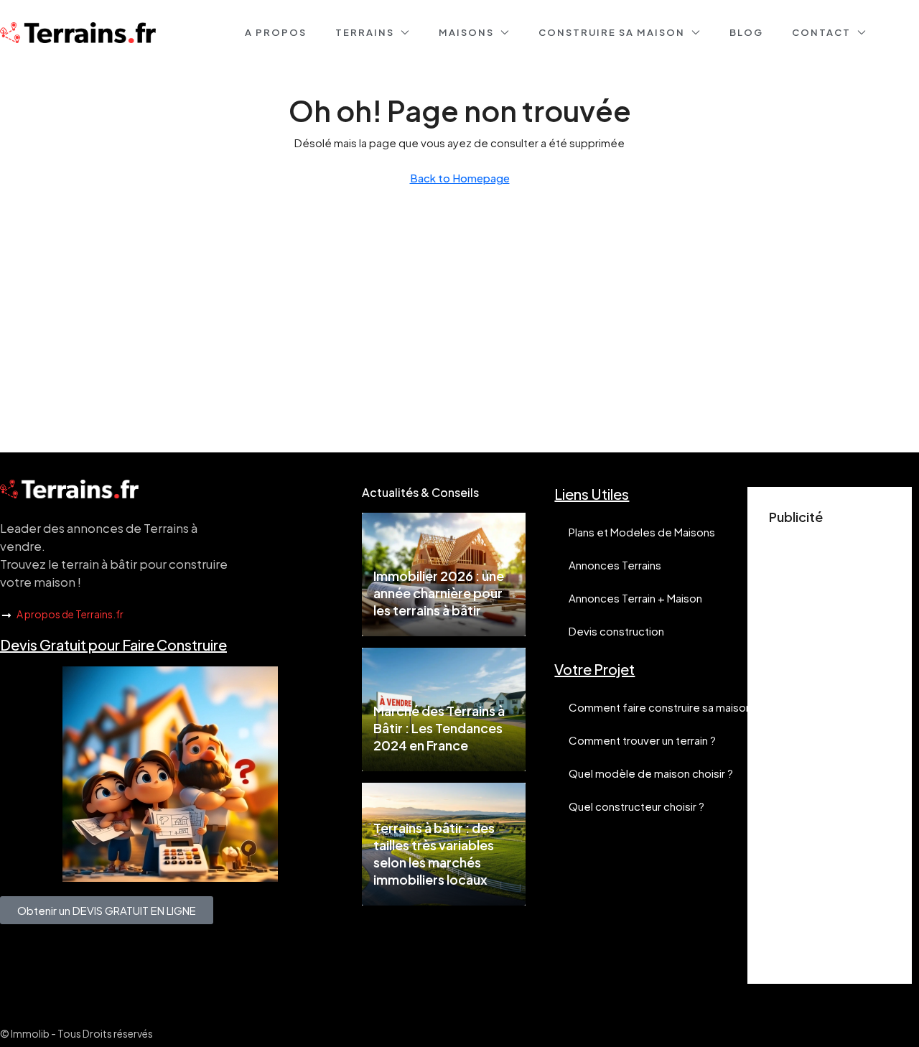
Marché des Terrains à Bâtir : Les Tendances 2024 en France (439, 727)
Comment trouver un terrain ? (642, 740)
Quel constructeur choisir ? (636, 806)
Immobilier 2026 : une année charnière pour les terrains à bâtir (438, 592)
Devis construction (616, 631)
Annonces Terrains (615, 565)
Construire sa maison (611, 32)
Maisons (466, 32)
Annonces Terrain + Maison (635, 598)
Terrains (364, 32)
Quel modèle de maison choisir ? (651, 773)
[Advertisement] (829, 746)
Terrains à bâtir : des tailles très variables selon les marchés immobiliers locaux (434, 853)
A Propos (276, 32)
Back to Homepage (460, 178)
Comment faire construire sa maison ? (664, 707)
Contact (821, 32)
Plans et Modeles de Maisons (642, 532)
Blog (746, 32)
